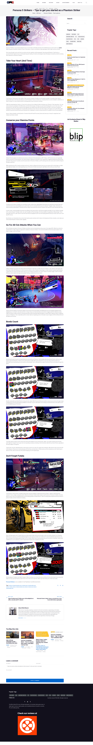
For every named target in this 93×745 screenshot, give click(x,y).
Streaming (81, 85)
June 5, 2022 (27, 646)
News (70, 63)
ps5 (50, 695)
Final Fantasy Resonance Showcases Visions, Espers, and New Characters (75, 94)
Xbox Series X (43, 649)
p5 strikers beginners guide (16, 585)
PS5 (39, 648)
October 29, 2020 (40, 650)
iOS (78, 34)
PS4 (37, 648)
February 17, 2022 (58, 639)
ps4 (47, 695)
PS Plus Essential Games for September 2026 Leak (76, 58)
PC (44, 645)
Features (38, 645)
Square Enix (73, 41)
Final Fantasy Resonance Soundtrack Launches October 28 (75, 102)
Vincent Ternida (13, 646)
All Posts (39, 13)
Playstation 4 (39, 647)
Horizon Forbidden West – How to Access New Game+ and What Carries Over (27, 642)
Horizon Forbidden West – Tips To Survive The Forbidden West (57, 636)
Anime (70, 85)
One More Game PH (52, 698)
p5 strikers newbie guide (32, 585)
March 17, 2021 (42, 8)
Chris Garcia (57, 640)
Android (68, 34)
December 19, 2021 (13, 645)
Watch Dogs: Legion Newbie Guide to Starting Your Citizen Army (42, 642)
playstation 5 (41, 695)
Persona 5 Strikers (10, 581)
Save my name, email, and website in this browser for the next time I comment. (24, 666)
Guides (37, 8)
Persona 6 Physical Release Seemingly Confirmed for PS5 (76, 72)
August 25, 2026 (70, 67)
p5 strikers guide (24, 585)
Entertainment (75, 85)
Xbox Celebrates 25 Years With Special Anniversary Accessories (75, 65)
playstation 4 (81, 36)
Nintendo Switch (70, 36)
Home (34, 13)
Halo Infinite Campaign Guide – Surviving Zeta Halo (11, 641)
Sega (67, 41)
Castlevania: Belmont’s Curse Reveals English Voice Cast (75, 109)
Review (54, 695)
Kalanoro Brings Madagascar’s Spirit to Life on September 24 (76, 80)
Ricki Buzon (51, 8)
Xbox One (43, 648)
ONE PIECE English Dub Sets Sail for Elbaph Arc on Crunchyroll (75, 87)
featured (10, 585)
